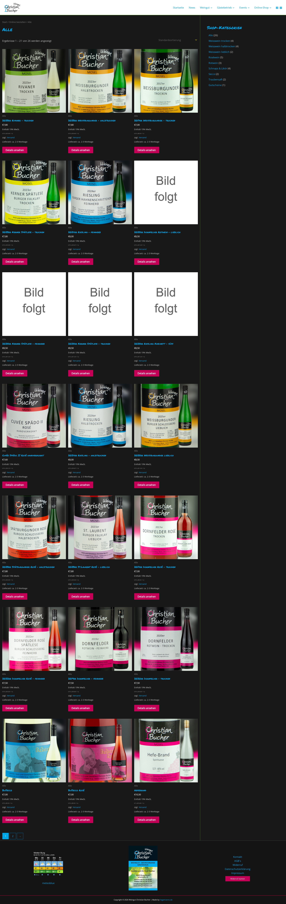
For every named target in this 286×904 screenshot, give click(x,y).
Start (4, 22)
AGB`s (237, 860)
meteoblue (48, 883)
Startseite (178, 7)
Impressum (237, 873)
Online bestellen (17, 22)
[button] (211, 7)
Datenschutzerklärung (237, 869)
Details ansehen (15, 150)
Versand (11, 137)
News (192, 7)
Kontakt (237, 856)
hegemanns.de (166, 900)
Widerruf (238, 864)
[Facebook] (277, 8)
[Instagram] (281, 8)
